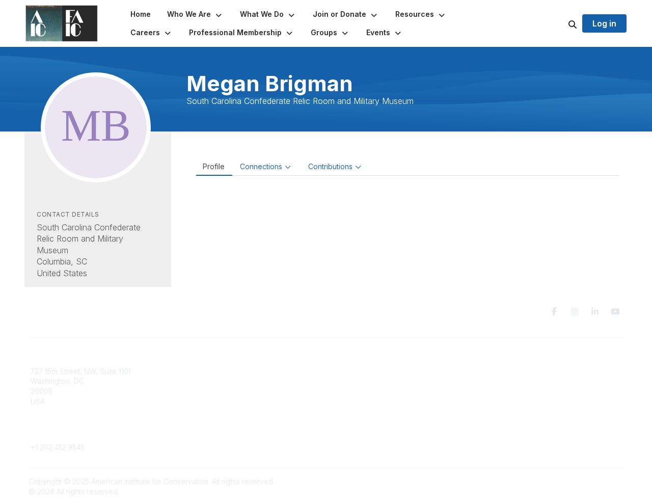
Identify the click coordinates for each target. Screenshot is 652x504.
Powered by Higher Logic (580, 481)
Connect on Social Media (525, 401)
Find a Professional (364, 401)
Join (339, 371)
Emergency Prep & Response (381, 421)
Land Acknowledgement (523, 371)
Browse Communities (216, 381)
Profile (214, 166)
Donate (344, 381)
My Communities (208, 371)
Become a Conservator (371, 411)
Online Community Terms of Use (536, 381)
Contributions (330, 166)
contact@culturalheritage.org (79, 432)
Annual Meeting (358, 391)
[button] (195, 14)
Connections (261, 166)
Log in (604, 23)
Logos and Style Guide (521, 391)
